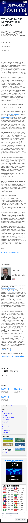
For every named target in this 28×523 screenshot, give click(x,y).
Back (25, 2)
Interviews (5, 415)
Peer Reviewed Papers (8, 417)
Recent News (5, 432)
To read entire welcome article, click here (11, 252)
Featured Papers (6, 419)
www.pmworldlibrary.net (7, 117)
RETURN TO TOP (7, 452)
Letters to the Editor (7, 413)
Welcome (11, 405)
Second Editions (6, 427)
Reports (4, 428)
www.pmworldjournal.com (8, 288)
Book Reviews (6, 430)
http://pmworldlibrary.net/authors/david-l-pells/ (12, 356)
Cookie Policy (5, 517)
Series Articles (6, 421)
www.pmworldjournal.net (14, 114)
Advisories (5, 423)
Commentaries (6, 425)
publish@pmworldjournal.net (8, 350)
